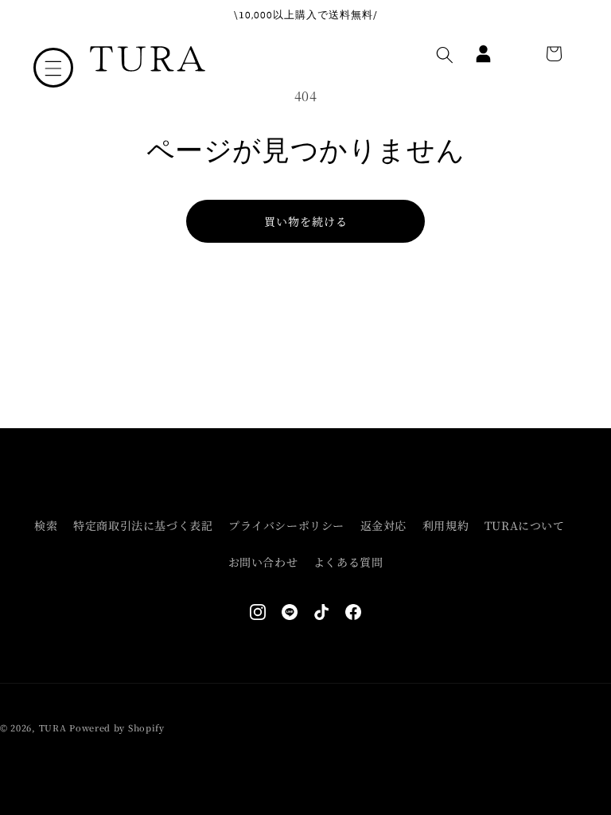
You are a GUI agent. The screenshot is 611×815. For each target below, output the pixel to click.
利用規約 (445, 525)
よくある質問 (348, 562)
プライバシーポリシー (286, 525)
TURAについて (525, 525)
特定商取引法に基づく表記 (142, 525)
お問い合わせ (263, 562)
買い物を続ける (306, 221)
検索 (45, 525)
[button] (53, 68)
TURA (53, 727)
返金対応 (383, 525)
